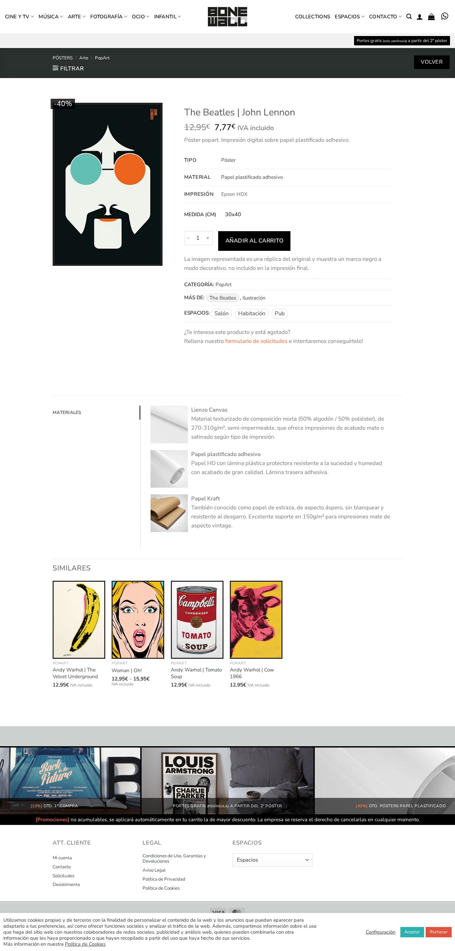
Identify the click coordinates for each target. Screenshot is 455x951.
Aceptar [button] (412, 932)
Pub (280, 313)
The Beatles (223, 298)
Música (49, 16)
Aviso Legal (154, 870)
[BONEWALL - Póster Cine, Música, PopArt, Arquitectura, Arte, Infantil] (227, 17)
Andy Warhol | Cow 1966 (252, 673)
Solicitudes (63, 876)
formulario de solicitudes (256, 341)
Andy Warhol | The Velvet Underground (75, 673)
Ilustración (253, 298)
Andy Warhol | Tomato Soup (196, 673)
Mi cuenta (62, 858)
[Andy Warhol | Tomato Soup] (197, 620)
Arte (74, 16)
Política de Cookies (161, 888)
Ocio (138, 16)
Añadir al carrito (255, 241)
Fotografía (106, 16)
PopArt (102, 58)
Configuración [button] (380, 932)
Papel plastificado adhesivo (252, 177)
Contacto (383, 16)
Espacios (347, 16)
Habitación (251, 313)
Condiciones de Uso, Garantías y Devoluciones (174, 858)
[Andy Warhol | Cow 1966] (256, 620)
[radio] (233, 215)
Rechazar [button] (439, 932)
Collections (312, 16)
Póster (228, 160)
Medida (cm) (200, 214)
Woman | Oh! (127, 670)
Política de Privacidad (164, 879)
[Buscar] (409, 16)
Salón (222, 313)
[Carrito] (431, 16)
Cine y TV (17, 16)
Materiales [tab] (67, 412)
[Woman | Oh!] (138, 620)
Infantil (165, 16)
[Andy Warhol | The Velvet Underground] (79, 620)
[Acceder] (419, 16)
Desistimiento (66, 884)
